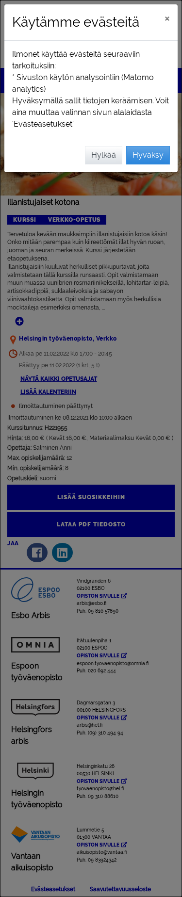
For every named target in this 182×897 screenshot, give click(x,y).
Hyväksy (148, 155)
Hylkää (103, 155)
